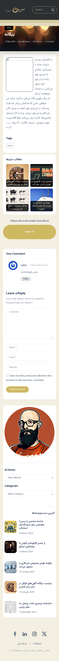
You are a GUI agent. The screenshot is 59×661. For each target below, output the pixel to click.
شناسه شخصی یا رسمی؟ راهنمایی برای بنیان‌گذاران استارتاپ (31, 525)
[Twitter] (44, 634)
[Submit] (53, 10)
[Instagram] (34, 634)
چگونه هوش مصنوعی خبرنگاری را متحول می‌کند (35, 565)
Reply (25, 279)
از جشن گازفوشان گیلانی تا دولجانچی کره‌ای (32, 545)
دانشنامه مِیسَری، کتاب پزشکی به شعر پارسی (35, 605)
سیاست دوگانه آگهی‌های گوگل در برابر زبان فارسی (35, 585)
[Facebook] (15, 634)
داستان (10, 145)
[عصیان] (14, 10)
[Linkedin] (24, 634)
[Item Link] (11, 527)
